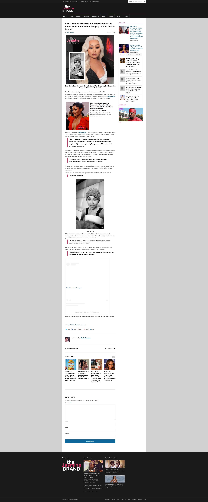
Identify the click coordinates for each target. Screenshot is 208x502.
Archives (134, 499)
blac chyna (77, 325)
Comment (68, 403)
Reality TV (121, 108)
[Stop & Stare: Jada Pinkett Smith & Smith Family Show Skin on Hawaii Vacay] (115, 479)
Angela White (71, 325)
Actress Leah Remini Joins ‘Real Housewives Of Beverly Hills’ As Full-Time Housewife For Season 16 (109, 376)
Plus (80, 329)
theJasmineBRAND (73, 499)
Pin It (86, 329)
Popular (122, 55)
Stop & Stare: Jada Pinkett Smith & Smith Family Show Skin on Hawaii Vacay (114, 485)
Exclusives (95, 16)
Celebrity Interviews (82, 16)
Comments (137, 55)
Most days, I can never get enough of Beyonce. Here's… (133, 72)
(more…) (133, 62)
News (71, 16)
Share (92, 329)
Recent (129, 55)
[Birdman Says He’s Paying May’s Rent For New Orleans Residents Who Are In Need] (93, 466)
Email (66, 427)
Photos (118, 16)
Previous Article (72, 348)
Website (67, 433)
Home (82, 1)
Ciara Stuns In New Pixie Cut (90, 491)
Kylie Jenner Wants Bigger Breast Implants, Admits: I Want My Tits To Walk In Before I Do (83, 375)
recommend (83, 325)
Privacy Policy (115, 499)
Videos (104, 16)
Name (66, 421)
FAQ (91, 1)
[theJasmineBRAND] (68, 8)
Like (75, 329)
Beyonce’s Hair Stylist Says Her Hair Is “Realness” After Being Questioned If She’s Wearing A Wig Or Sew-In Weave (93, 486)
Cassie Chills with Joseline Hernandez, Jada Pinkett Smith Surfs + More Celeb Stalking (114, 470)
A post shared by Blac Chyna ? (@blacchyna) (87, 312)
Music (111, 16)
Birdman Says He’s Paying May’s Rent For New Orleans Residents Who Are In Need (92, 475)
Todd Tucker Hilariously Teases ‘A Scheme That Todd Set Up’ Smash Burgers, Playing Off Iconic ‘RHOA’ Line (70, 376)
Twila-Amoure (70, 32)
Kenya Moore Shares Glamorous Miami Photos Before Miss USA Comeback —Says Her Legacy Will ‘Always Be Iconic (96, 377)
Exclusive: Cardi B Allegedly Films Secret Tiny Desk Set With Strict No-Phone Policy (136, 47)
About (86, 1)
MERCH (126, 16)
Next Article (109, 348)
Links (145, 499)
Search (140, 499)
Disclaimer (107, 499)
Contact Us (96, 1)
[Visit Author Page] (67, 339)
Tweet (68, 329)
